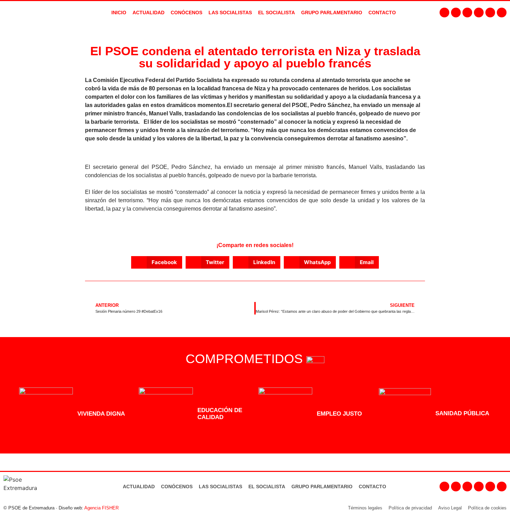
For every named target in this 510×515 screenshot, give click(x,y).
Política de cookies (487, 507)
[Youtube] (479, 12)
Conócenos (177, 486)
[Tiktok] (502, 12)
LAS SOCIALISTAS (230, 12)
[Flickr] (490, 12)
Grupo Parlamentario (331, 12)
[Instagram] (456, 12)
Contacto (372, 486)
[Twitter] (467, 12)
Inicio (118, 12)
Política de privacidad (410, 507)
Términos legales (365, 507)
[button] (156, 262)
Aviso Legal (450, 507)
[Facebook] (444, 12)
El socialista (276, 12)
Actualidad (139, 486)
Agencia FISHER (101, 507)
